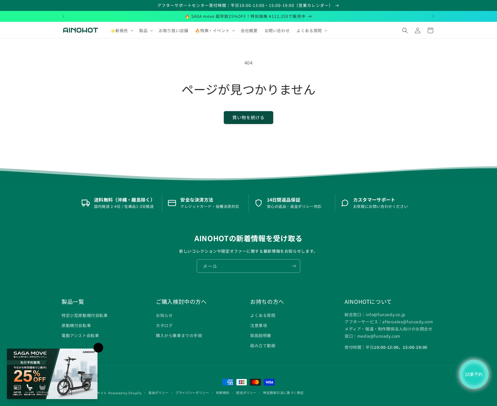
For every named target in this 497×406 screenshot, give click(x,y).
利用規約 (223, 392)
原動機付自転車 (76, 325)
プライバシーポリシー (192, 392)
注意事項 (258, 325)
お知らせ (164, 315)
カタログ (164, 325)
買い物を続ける (248, 117)
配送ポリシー (246, 392)
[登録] (293, 266)
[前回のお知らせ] (63, 16)
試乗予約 (474, 374)
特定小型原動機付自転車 (85, 315)
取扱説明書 (260, 335)
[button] (121, 30)
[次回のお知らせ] (433, 16)
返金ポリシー (158, 392)
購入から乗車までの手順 (179, 335)
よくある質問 (263, 315)
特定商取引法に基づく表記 (283, 392)
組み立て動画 (263, 345)
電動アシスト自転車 (80, 335)
